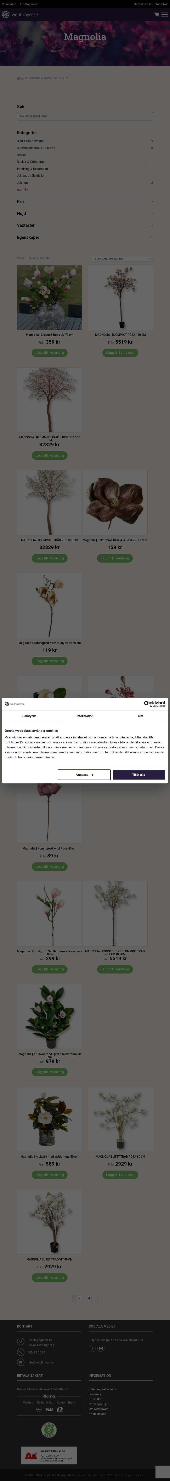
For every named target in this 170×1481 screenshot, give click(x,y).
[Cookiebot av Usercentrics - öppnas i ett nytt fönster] (147, 704)
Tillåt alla (138, 774)
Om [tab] (140, 716)
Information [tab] (85, 716)
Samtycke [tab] (29, 716)
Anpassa (82, 774)
